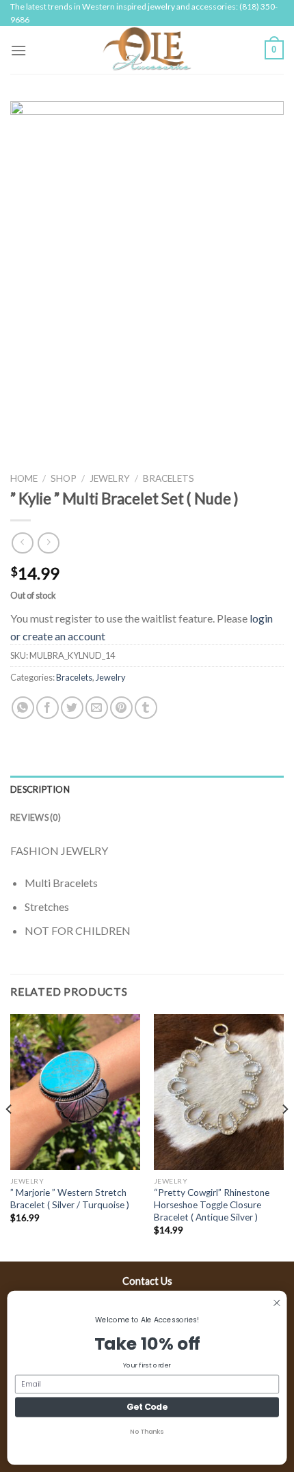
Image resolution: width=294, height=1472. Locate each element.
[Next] (284, 1136)
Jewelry (110, 478)
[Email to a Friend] (96, 707)
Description (40, 789)
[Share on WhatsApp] (23, 707)
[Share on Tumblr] (146, 707)
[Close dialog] (277, 1303)
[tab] (147, 789)
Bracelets (168, 478)
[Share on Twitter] (72, 707)
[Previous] (9, 1136)
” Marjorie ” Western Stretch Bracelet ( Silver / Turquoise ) (69, 1198)
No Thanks (146, 1431)
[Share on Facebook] (47, 707)
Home (24, 478)
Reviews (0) (35, 817)
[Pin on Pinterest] (121, 707)
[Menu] (18, 50)
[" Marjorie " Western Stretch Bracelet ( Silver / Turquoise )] (75, 1092)
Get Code (147, 1407)
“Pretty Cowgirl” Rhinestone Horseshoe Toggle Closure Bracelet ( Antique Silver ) (211, 1204)
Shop (64, 478)
